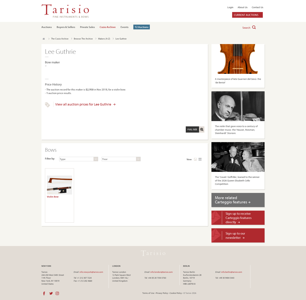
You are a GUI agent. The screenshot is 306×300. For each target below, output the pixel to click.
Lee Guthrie (121, 38)
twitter (51, 293)
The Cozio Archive (60, 38)
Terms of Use (148, 293)
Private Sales (87, 27)
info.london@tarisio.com (161, 272)
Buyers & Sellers (66, 27)
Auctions (46, 27)
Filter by (50, 158)
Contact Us (257, 7)
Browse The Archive (83, 38)
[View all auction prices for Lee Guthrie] (47, 106)
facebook (44, 293)
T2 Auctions (141, 27)
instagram (57, 293)
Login (230, 7)
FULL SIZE (192, 129)
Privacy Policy (162, 293)
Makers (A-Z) (104, 38)
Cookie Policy (176, 293)
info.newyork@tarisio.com (91, 272)
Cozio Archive (108, 27)
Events (124, 27)
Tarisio (153, 253)
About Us (243, 7)
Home (43, 39)
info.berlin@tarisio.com (231, 272)
